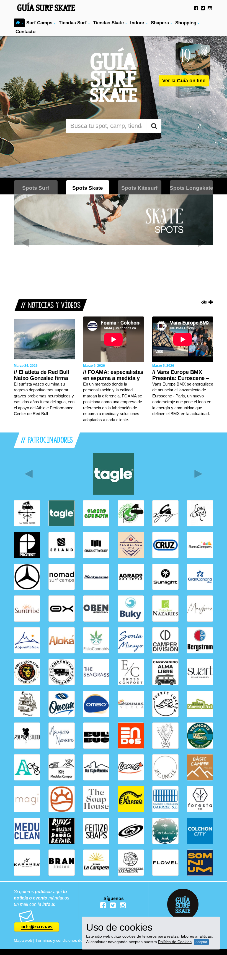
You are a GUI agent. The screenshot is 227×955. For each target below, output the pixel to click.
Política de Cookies (175, 942)
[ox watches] (61, 608)
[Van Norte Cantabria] (200, 735)
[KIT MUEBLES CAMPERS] (61, 767)
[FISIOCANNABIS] (96, 640)
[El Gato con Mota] (96, 513)
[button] (19, 23)
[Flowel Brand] (165, 862)
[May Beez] (200, 608)
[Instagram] (210, 8)
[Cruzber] (165, 545)
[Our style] (96, 767)
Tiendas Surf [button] (73, 22)
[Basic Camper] (200, 767)
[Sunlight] (165, 577)
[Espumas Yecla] (131, 704)
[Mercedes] (27, 577)
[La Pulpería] (131, 799)
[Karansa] (27, 862)
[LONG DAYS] (200, 513)
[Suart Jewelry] (200, 672)
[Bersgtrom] (200, 640)
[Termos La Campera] (96, 862)
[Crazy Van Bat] (27, 704)
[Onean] (61, 704)
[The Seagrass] (96, 672)
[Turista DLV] (165, 831)
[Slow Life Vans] (61, 799)
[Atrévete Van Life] (27, 767)
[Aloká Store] (61, 640)
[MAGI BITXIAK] (27, 799)
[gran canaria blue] (200, 577)
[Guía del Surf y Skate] (44, 5)
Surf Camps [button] (40, 22)
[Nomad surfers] (61, 577)
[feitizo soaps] (96, 831)
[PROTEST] (27, 545)
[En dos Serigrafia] (131, 735)
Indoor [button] (138, 22)
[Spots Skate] (113, 219)
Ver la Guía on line (183, 80)
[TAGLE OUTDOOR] (113, 474)
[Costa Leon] (27, 672)
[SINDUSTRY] (96, 545)
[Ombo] (96, 704)
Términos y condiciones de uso (62, 940)
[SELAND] (61, 545)
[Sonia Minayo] (131, 640)
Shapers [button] (160, 22)
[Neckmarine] (96, 577)
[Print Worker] (131, 862)
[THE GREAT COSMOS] (131, 831)
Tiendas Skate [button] (109, 22)
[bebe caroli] (131, 767)
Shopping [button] (186, 22)
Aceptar (201, 942)
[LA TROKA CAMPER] (27, 513)
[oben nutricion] (96, 608)
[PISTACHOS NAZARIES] (165, 608)
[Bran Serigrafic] (61, 862)
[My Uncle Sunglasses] (165, 767)
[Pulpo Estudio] (27, 735)
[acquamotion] (27, 640)
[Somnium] (200, 862)
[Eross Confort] (131, 672)
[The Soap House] (96, 799)
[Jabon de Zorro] (200, 704)
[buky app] (131, 608)
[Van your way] (165, 735)
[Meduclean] (27, 831)
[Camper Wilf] (61, 672)
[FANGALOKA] (131, 545)
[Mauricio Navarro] (61, 735)
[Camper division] (165, 640)
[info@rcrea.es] (44, 921)
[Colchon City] (200, 831)
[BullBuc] (96, 735)
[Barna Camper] (200, 545)
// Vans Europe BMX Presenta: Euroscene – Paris (180, 378)
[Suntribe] (27, 608)
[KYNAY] (165, 513)
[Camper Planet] (131, 513)
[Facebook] (196, 8)
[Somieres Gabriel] (165, 799)
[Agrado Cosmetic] (131, 577)
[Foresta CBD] (200, 799)
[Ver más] (207, 302)
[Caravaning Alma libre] (165, 672)
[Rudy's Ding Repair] (61, 831)
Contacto (25, 31)
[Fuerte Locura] (165, 704)
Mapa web (23, 940)
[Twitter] (203, 8)
